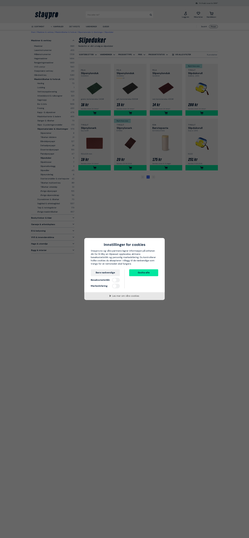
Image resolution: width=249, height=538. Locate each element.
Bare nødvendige (105, 272)
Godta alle (144, 272)
